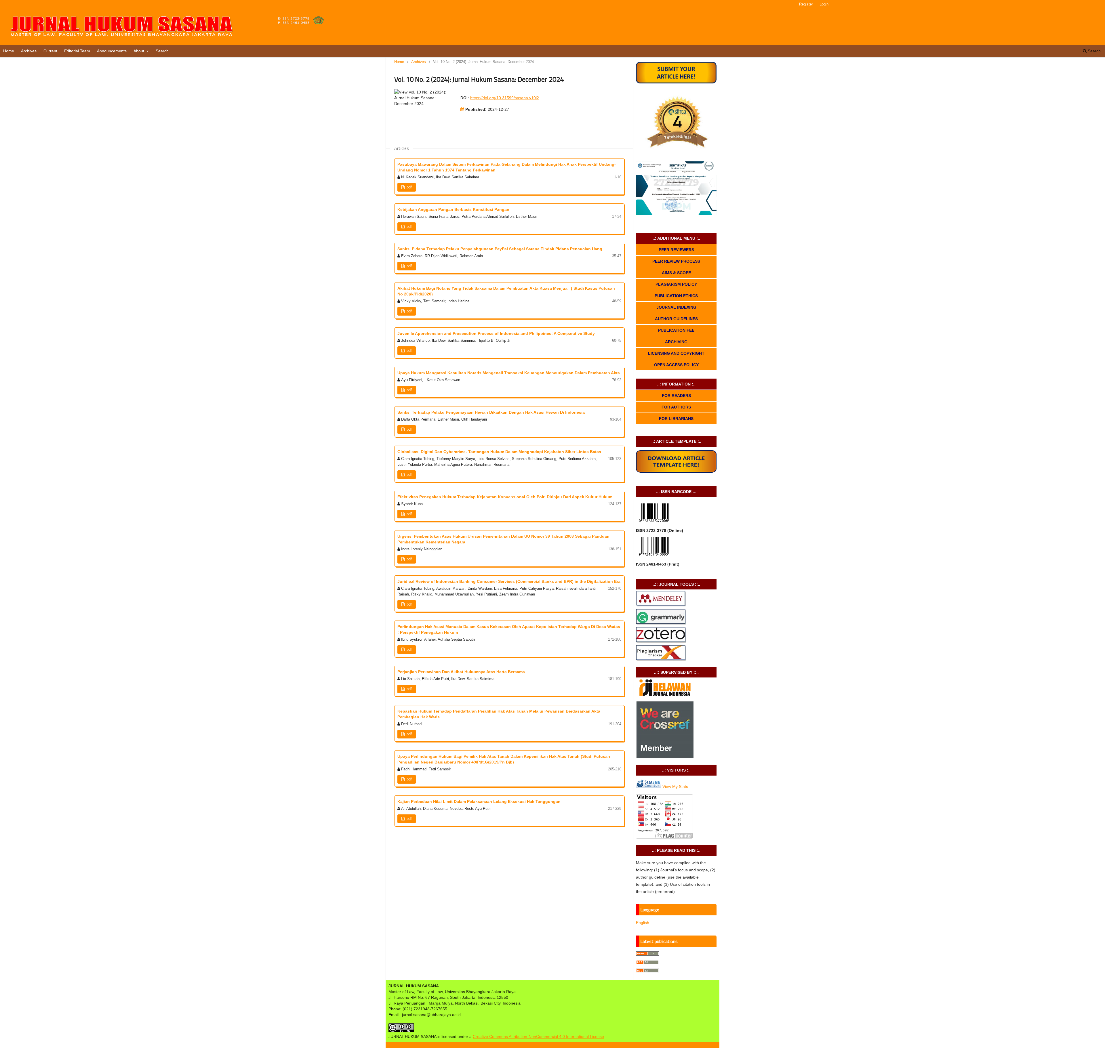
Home (8, 51)
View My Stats (675, 786)
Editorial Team (77, 51)
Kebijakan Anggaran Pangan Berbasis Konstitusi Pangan (453, 209)
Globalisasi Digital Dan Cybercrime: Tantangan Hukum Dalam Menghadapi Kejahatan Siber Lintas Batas (499, 451)
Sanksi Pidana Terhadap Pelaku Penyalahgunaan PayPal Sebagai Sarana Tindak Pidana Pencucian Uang (499, 249)
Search (162, 51)
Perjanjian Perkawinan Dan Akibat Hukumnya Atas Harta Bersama (461, 671)
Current (50, 51)
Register (806, 4)
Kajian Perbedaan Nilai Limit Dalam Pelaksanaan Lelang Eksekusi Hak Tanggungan (479, 801)
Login (824, 4)
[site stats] (648, 786)
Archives (29, 51)
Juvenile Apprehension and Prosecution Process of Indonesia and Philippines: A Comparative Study (496, 333)
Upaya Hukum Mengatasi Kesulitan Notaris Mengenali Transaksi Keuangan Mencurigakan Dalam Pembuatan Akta (508, 373)
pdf (408, 187)
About (139, 51)
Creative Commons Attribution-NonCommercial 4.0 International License (538, 1036)
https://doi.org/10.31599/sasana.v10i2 (504, 98)
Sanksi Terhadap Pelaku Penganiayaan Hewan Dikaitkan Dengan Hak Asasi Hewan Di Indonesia (491, 412)
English (642, 922)
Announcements (112, 51)
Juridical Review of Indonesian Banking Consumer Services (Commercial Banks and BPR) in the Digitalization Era (508, 581)
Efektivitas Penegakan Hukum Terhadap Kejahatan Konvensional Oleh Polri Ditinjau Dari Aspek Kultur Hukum (504, 497)
